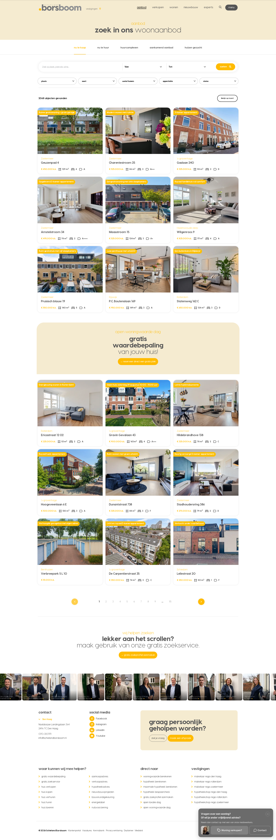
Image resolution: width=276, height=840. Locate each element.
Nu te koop (80, 48)
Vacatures (87, 831)
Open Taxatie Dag (152, 802)
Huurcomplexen (129, 48)
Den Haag (47, 719)
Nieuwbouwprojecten (103, 792)
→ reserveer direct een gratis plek (138, 361)
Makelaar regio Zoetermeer (208, 787)
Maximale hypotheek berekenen (160, 787)
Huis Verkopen (48, 787)
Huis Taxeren (47, 807)
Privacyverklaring (114, 831)
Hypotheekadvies (101, 787)
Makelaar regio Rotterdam (208, 782)
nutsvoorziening (100, 807)
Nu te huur (103, 48)
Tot (170, 67)
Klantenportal (74, 831)
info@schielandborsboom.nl (53, 738)
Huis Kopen (47, 792)
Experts (208, 7)
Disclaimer (128, 831)
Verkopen (158, 7)
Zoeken (223, 67)
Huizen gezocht (193, 48)
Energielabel (98, 802)
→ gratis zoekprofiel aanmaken (138, 655)
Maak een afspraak (180, 738)
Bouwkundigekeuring (103, 797)
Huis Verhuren (48, 797)
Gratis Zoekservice (50, 782)
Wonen (173, 7)
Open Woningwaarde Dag (157, 807)
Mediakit (139, 831)
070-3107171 (45, 734)
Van (127, 67)
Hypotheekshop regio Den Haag (210, 792)
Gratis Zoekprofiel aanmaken (158, 797)
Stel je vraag (158, 738)
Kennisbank (99, 831)
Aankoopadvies (100, 776)
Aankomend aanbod (161, 48)
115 (170, 601)
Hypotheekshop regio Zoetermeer (211, 802)
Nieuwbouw (191, 7)
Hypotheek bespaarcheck (156, 792)
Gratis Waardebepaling (53, 776)
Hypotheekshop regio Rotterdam (210, 797)
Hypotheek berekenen (154, 782)
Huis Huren (46, 802)
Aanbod (141, 7)
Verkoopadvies (99, 782)
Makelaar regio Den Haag (207, 776)
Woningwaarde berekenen (157, 776)
